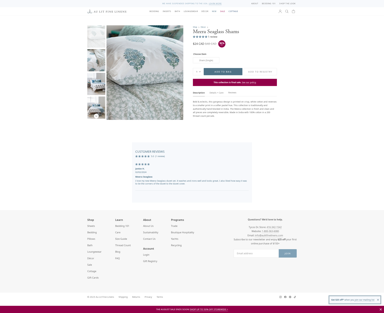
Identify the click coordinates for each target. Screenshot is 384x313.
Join (288, 253)
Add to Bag (223, 71)
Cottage (91, 271)
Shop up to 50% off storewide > (209, 309)
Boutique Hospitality (182, 232)
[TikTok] (295, 297)
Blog (117, 251)
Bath (90, 245)
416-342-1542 (274, 227)
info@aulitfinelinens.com (269, 235)
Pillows (91, 238)
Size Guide (121, 238)
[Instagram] (280, 297)
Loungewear (94, 251)
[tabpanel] (235, 109)
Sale (89, 264)
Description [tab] (199, 92)
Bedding (92, 232)
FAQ (117, 258)
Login (146, 254)
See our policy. (249, 82)
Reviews (232, 92)
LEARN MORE (215, 3)
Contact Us (149, 238)
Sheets (91, 226)
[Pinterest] (290, 297)
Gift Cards (93, 277)
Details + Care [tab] (217, 92)
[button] (287, 11)
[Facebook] (285, 297)
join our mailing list (364, 299)
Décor (203, 27)
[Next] (96, 116)
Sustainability (150, 232)
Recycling (176, 245)
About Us (148, 226)
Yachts (174, 238)
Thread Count (123, 245)
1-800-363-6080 (270, 231)
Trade (174, 226)
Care (117, 232)
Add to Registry (260, 71)
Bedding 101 (122, 226)
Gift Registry (150, 261)
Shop (195, 27)
